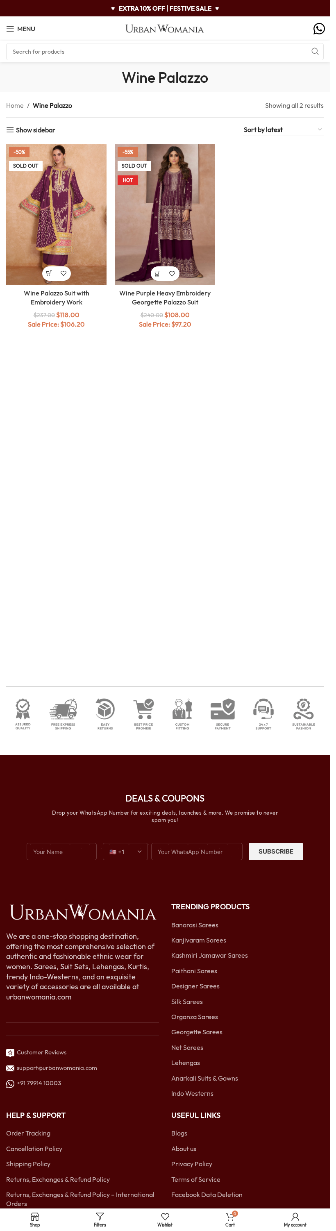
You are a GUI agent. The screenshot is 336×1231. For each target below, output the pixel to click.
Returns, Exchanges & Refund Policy (58, 1179)
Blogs (179, 1133)
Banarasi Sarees (194, 925)
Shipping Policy (28, 1164)
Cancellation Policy (34, 1149)
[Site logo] (165, 28)
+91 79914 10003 (37, 1083)
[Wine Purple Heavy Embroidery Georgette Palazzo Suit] (165, 214)
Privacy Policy (191, 1164)
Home (15, 105)
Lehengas (185, 1062)
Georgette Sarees (196, 1032)
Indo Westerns (192, 1093)
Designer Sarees (195, 986)
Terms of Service (195, 1179)
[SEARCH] (315, 51)
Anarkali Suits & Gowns (204, 1078)
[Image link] (82, 912)
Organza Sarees (194, 1017)
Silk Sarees (187, 1001)
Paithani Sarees (194, 971)
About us (183, 1149)
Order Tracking (28, 1133)
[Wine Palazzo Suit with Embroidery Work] (56, 214)
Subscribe (276, 851)
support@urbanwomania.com (57, 1068)
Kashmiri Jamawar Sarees (209, 955)
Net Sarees (187, 1047)
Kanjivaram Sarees (198, 940)
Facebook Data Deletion (207, 1194)
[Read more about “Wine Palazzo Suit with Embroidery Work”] (49, 273)
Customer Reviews (40, 1052)
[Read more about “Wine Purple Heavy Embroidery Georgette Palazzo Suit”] (158, 273)
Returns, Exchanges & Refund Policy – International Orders (80, 1199)
